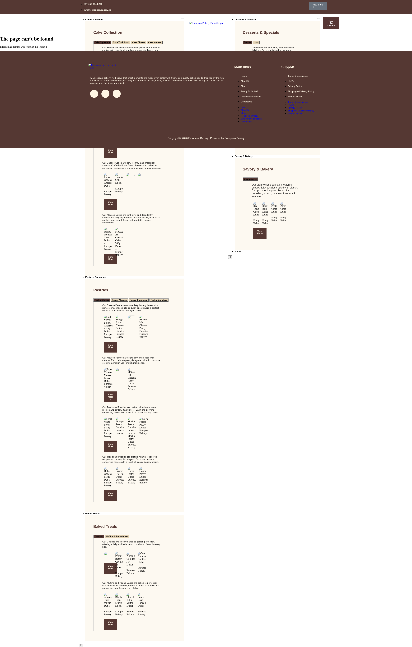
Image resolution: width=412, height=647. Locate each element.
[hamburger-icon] (182, 18)
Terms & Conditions (298, 76)
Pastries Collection (95, 277)
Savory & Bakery (244, 156)
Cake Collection (94, 19)
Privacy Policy (295, 86)
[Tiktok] (117, 94)
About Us (245, 81)
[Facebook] (94, 94)
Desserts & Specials (246, 19)
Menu (238, 251)
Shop (243, 86)
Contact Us (246, 101)
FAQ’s (291, 81)
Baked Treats (92, 513)
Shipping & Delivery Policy (301, 91)
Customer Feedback (251, 96)
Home (244, 76)
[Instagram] (105, 94)
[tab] (102, 42)
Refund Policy (295, 96)
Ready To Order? (249, 91)
